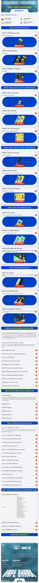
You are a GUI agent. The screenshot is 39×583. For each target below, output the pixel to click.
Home (2, 15)
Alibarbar (31, 555)
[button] (36, 35)
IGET (27, 555)
